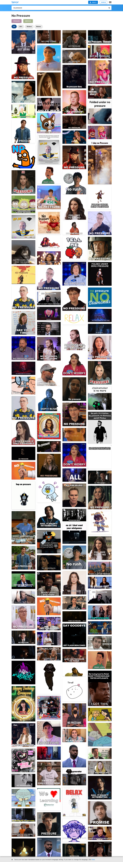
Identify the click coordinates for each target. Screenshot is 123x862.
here (93, 859)
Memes (38, 26)
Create (94, 2)
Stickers (29, 26)
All (14, 26)
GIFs (20, 26)
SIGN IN (103, 2)
